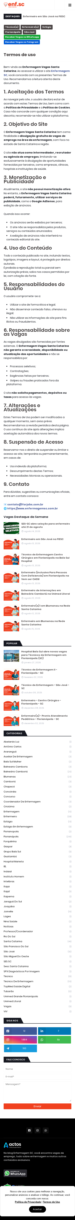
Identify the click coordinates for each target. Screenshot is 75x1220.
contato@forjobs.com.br (25, 504)
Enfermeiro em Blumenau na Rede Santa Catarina (43, 623)
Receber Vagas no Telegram (21, 42)
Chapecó (37, 786)
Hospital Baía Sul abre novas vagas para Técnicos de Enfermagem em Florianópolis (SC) (44, 655)
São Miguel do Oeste (37, 956)
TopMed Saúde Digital (37, 986)
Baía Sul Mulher (37, 761)
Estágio (46, 27)
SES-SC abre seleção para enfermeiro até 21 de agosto (45, 525)
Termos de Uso (51, 1202)
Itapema (37, 896)
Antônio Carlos (37, 746)
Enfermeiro (37, 816)
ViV (37, 1011)
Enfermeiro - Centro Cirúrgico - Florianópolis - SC (41, 702)
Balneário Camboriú (37, 771)
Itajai (37, 886)
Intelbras (37, 881)
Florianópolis (12, 32)
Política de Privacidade (28, 1202)
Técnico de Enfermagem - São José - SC (45, 686)
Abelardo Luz (37, 741)
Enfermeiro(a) (30, 27)
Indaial (37, 871)
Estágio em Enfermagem (37, 826)
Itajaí (37, 891)
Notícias (37, 926)
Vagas (37, 1006)
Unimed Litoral (37, 1001)
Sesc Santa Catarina (37, 966)
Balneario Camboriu (37, 766)
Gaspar (37, 846)
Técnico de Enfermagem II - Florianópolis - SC (39, 671)
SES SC (37, 961)
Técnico (37, 976)
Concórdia (37, 791)
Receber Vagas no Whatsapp (22, 36)
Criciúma (37, 806)
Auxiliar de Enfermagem (37, 756)
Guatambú (37, 856)
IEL (37, 866)
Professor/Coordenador (37, 931)
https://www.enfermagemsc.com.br (32, 508)
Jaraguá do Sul (37, 901)
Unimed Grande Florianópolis (37, 996)
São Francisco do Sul (37, 946)
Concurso (37, 796)
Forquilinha (37, 841)
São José (29, 32)
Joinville (37, 911)
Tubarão (37, 991)
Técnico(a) (11, 27)
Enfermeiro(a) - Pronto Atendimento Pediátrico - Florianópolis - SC (44, 717)
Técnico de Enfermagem (37, 981)
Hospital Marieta (37, 861)
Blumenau (37, 776)
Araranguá (37, 751)
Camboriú (37, 781)
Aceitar (37, 1209)
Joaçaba (37, 906)
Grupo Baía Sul (37, 851)
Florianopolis (37, 831)
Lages (37, 916)
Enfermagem (37, 811)
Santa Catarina (37, 941)
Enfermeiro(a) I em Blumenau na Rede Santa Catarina (45, 607)
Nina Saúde (37, 921)
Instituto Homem (37, 876)
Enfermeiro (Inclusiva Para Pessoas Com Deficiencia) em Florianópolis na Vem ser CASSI (45, 576)
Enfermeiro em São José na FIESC (44, 16)
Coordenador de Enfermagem (37, 801)
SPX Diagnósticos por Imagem (37, 971)
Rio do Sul (37, 936)
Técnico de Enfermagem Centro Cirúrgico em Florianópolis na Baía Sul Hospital (45, 558)
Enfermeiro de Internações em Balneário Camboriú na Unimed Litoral (45, 592)
